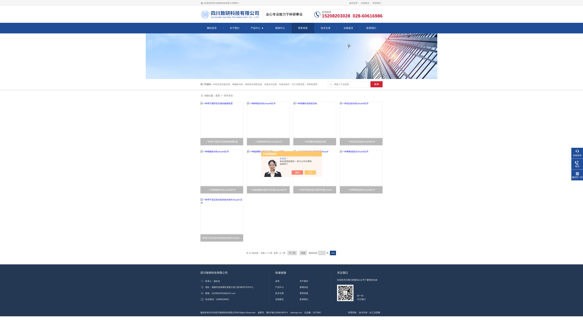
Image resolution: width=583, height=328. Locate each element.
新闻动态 (304, 287)
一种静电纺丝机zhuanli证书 (268, 141)
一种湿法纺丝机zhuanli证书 (361, 141)
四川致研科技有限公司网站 (225, 3)
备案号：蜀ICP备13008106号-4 (273, 312)
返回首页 (353, 3)
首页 (217, 95)
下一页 (292, 253)
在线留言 (365, 3)
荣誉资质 (303, 28)
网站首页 (212, 28)
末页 (303, 253)
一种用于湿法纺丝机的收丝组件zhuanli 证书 (221, 238)
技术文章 (326, 28)
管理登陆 (352, 312)
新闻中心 (280, 28)
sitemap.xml (296, 312)
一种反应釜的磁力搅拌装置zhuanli (315, 189)
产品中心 (255, 28)
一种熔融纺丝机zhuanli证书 (222, 189)
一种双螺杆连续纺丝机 (314, 141)
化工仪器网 (375, 312)
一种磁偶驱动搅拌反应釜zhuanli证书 (268, 189)
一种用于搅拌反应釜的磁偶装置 (222, 141)
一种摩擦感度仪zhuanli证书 (361, 189)
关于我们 (234, 28)
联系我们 (377, 3)
